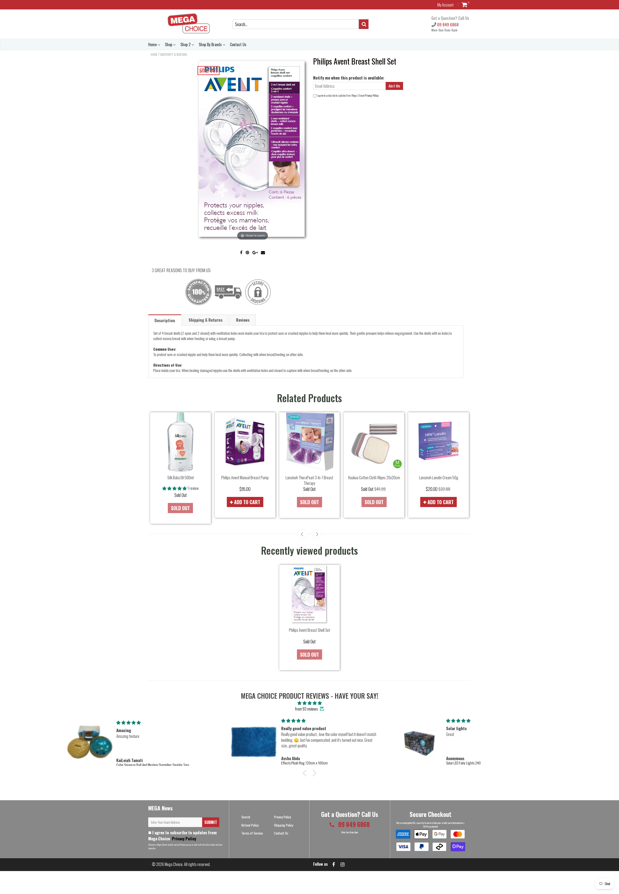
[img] (309, 703)
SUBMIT (210, 822)
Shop (169, 44)
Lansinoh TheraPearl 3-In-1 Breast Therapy (309, 480)
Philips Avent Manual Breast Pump (245, 477)
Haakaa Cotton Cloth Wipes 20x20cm (374, 477)
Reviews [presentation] (243, 320)
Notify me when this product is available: (348, 78)
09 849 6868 (447, 25)
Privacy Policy (372, 95)
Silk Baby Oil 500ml (180, 477)
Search (245, 816)
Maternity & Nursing (173, 54)
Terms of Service (252, 833)
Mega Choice (174, 864)
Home (153, 44)
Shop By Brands (211, 44)
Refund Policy (249, 825)
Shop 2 (186, 44)
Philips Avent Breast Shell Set (309, 630)
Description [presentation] (165, 320)
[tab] (165, 319)
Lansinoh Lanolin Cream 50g (438, 477)
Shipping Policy (283, 825)
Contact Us (238, 44)
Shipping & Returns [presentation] (205, 320)
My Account (445, 5)
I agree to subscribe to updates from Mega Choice (182, 835)
